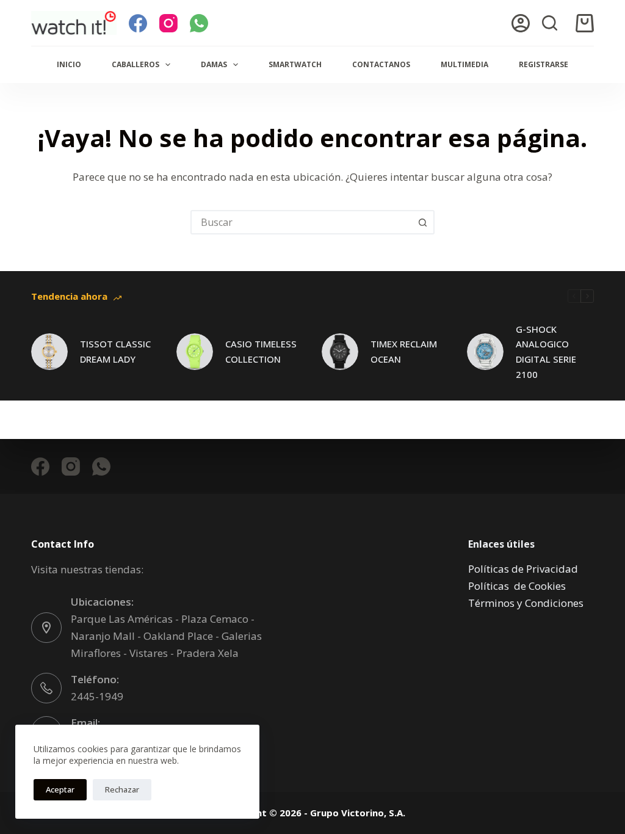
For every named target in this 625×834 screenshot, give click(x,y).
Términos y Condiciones (525, 603)
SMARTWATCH (295, 64)
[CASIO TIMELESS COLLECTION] (194, 351)
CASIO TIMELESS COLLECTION (261, 351)
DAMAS (214, 64)
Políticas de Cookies (517, 586)
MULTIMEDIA (464, 64)
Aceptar (60, 789)
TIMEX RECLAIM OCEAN (403, 351)
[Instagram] (168, 23)
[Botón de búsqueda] (422, 222)
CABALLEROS (135, 64)
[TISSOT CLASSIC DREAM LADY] (49, 351)
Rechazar (122, 789)
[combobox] (301, 222)
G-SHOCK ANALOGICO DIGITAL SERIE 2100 (546, 351)
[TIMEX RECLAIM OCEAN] (340, 351)
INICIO (69, 64)
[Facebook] (138, 23)
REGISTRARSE (543, 64)
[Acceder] (520, 23)
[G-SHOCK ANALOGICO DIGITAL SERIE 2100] (485, 351)
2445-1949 (97, 696)
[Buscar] (549, 23)
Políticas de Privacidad (523, 569)
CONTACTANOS (381, 64)
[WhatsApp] (199, 23)
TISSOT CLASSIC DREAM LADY (115, 351)
